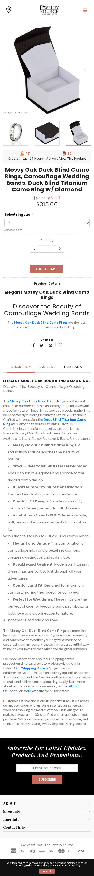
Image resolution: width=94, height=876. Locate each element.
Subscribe (47, 779)
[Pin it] (50, 346)
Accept (47, 871)
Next (84, 70)
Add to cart (46, 269)
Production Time (24, 677)
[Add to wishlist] (57, 344)
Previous (10, 70)
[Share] (33, 346)
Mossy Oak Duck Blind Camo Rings (41, 322)
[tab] (21, 366)
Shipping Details (35, 668)
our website (35, 691)
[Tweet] (42, 346)
